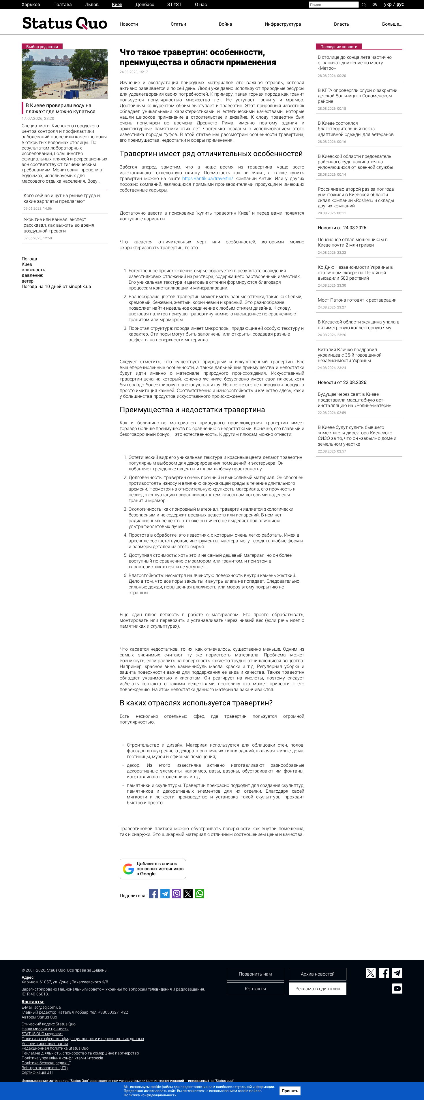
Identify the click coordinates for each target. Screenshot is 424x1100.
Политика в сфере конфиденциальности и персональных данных (83, 1038)
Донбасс (145, 4)
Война (225, 24)
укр (388, 4)
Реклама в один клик (317, 988)
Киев (117, 4)
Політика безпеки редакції (46, 1063)
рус (400, 4)
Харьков (31, 4)
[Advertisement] (212, 922)
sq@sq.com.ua (47, 1007)
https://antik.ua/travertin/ (207, 178)
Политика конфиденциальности (150, 1095)
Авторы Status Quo (39, 1017)
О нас (201, 4)
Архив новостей (318, 974)
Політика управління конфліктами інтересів (62, 1058)
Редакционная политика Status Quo (55, 1048)
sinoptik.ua (80, 286)
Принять (290, 1090)
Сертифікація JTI (37, 1072)
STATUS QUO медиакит (42, 1033)
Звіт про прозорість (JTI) (45, 1067)
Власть (341, 24)
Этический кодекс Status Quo (49, 1024)
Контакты (32, 1001)
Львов (92, 4)
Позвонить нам (255, 974)
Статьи (178, 24)
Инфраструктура (283, 24)
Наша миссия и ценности (45, 1029)
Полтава (62, 4)
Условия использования (45, 1043)
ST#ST (174, 4)
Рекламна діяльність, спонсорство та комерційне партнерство (80, 1053)
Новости (129, 24)
